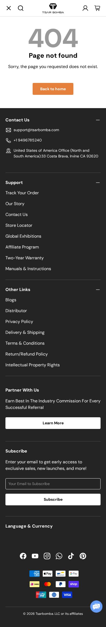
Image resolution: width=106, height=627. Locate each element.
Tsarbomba (44, 614)
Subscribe (53, 499)
